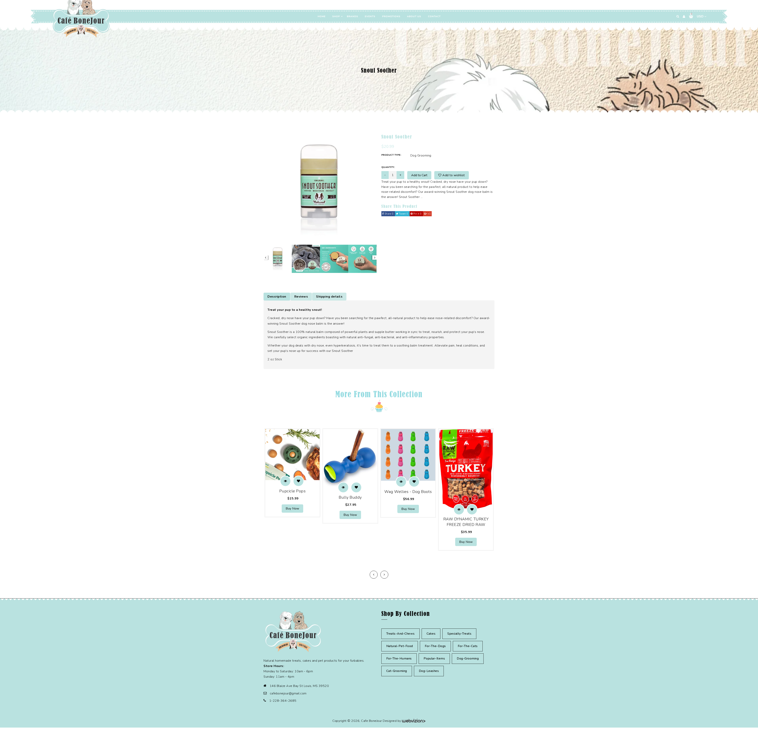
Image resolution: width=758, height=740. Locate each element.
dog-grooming (468, 658)
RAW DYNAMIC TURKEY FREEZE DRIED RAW (466, 521)
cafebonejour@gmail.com (288, 693)
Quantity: (388, 167)
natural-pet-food (399, 646)
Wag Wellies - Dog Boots (408, 491)
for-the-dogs (435, 646)
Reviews (301, 296)
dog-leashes (429, 671)
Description (276, 296)
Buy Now (292, 508)
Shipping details (329, 296)
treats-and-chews (400, 633)
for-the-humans (399, 658)
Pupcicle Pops (292, 491)
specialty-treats (459, 633)
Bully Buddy (350, 497)
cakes (431, 633)
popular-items (434, 658)
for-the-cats (468, 646)
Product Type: (391, 154)
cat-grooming (396, 671)
